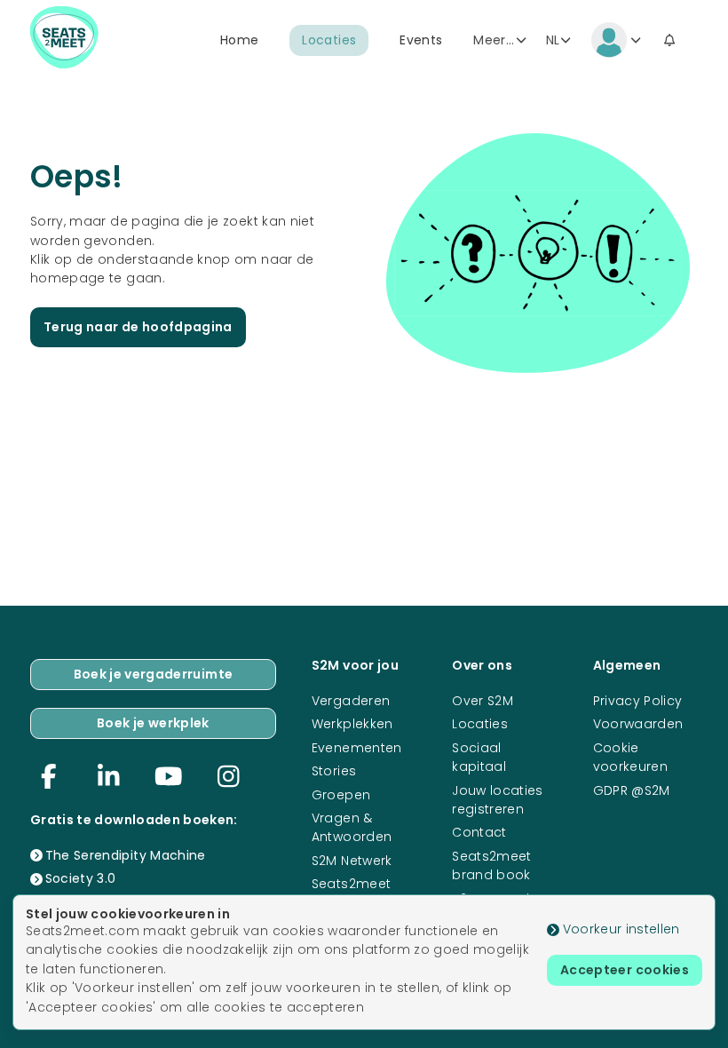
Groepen (341, 795)
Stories (334, 771)
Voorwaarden (638, 724)
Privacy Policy (638, 701)
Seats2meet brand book (492, 865)
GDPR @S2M (631, 790)
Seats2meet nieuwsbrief (352, 893)
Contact (479, 832)
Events (421, 40)
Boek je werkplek (153, 723)
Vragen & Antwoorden (352, 827)
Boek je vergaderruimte (153, 674)
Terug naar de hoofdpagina (138, 327)
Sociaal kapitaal (479, 757)
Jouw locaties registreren (497, 800)
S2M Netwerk (352, 860)
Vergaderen (351, 701)
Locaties (329, 40)
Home (239, 40)
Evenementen (357, 748)
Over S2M (482, 701)
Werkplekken (352, 724)
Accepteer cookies (624, 970)
